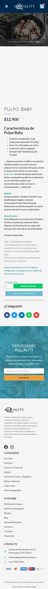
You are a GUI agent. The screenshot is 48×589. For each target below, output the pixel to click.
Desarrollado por (24, 587)
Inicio (10, 42)
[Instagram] (12, 447)
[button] (6, 6)
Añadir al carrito (28, 286)
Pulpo (26, 42)
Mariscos (18, 42)
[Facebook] (6, 447)
